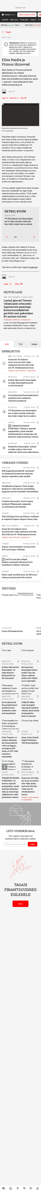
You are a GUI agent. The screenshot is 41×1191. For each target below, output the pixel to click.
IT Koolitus (7, 628)
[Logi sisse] (37, 1188)
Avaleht (5, 20)
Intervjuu (12, 377)
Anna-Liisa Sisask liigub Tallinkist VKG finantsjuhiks (30, 740)
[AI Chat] (31, 1188)
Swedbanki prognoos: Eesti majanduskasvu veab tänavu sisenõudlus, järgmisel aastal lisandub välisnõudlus (20, 489)
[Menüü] (3, 1188)
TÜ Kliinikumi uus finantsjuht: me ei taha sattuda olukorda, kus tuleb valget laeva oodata (19, 221)
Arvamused (7, 731)
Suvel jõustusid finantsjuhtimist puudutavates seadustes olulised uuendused (23, 398)
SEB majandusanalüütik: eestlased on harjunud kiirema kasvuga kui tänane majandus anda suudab (18, 473)
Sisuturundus (14, 297)
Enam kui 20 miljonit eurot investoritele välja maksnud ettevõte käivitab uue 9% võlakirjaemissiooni (19, 532)
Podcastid (24, 20)
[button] (15, 844)
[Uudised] (10, 1188)
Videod (33, 20)
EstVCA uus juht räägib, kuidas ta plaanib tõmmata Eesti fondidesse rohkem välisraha (17, 562)
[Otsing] (24, 1188)
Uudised (5, 513)
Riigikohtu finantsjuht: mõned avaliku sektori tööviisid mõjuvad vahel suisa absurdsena (23, 449)
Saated (11, 422)
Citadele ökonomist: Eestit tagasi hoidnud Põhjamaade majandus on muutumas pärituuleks (17, 504)
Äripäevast (32, 267)
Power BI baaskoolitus (12, 631)
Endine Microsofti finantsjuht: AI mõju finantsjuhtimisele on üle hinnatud (22, 383)
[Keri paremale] (34, 237)
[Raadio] (17, 1188)
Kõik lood (14, 20)
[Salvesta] (37, 356)
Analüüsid (12, 392)
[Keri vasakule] (7, 237)
